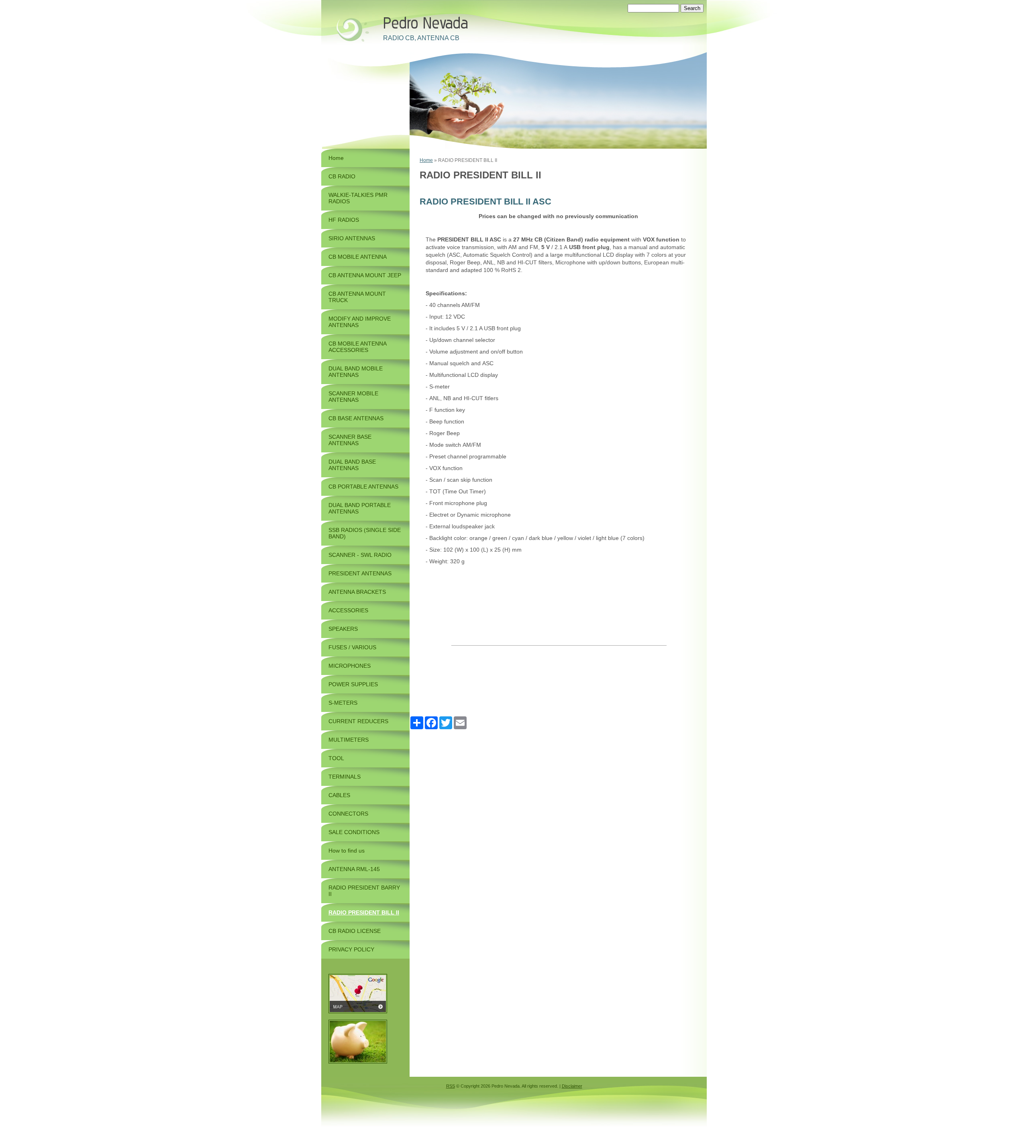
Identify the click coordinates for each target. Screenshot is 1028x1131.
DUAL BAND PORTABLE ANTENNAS (359, 508)
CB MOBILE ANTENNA (357, 257)
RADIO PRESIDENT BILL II (363, 912)
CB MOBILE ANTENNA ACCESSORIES (357, 346)
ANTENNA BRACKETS (357, 592)
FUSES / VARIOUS (352, 647)
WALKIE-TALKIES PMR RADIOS (358, 198)
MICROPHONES (349, 666)
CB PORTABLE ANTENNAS (363, 486)
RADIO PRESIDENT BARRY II (364, 890)
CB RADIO (341, 176)
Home (426, 160)
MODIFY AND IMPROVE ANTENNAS (359, 321)
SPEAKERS (343, 629)
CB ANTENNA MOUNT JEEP (364, 275)
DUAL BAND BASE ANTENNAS (352, 464)
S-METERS (342, 702)
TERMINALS (344, 776)
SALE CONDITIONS (353, 832)
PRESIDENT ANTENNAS (360, 573)
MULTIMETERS (348, 739)
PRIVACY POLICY (351, 949)
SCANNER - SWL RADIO (360, 555)
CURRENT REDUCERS (358, 721)
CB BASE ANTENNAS (355, 418)
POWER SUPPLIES (353, 684)
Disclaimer (572, 1086)
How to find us (346, 850)
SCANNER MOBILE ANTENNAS (353, 396)
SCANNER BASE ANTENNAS (349, 440)
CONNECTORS (348, 813)
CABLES (339, 795)
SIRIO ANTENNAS (351, 238)
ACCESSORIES (348, 610)
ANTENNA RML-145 (354, 869)
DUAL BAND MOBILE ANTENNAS (355, 371)
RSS (450, 1086)
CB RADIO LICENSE (354, 931)
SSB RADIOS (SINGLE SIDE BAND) (364, 533)
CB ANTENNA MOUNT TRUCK (357, 296)
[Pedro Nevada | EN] (351, 29)
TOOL (336, 758)
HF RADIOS (343, 220)
